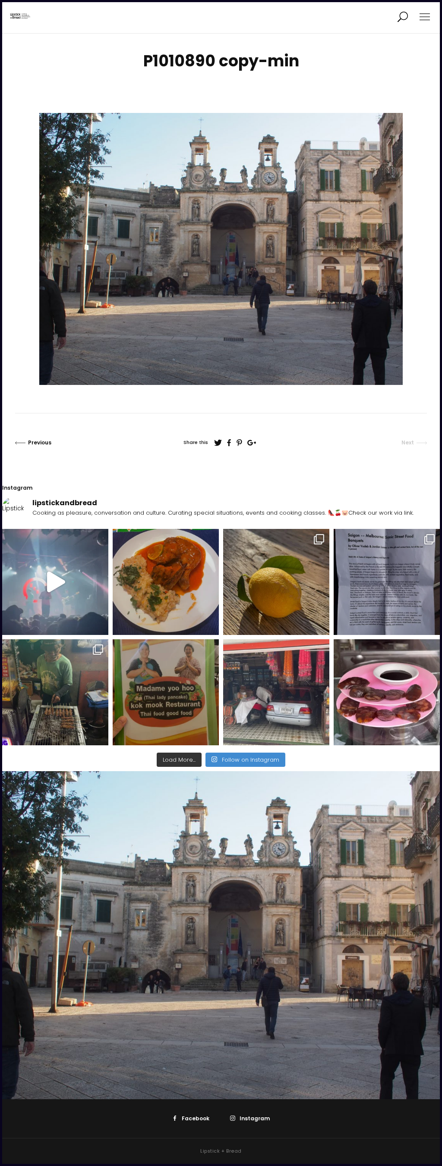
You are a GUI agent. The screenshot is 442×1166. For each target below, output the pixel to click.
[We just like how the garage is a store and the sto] (276, 692)
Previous (39, 442)
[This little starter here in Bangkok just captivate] (387, 692)
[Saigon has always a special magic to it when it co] (55, 692)
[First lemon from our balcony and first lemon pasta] (276, 582)
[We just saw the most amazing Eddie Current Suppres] (55, 582)
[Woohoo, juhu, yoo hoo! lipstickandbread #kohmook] (166, 692)
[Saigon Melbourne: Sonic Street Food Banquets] (387, 582)
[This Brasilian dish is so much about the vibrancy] (166, 582)
